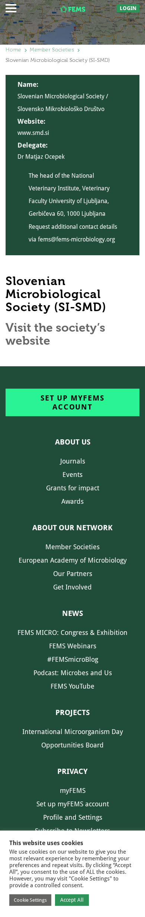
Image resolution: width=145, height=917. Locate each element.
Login (128, 8)
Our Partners (72, 574)
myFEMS (73, 790)
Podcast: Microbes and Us (72, 673)
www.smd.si (33, 132)
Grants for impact (72, 488)
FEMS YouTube (72, 686)
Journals (72, 461)
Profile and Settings (72, 817)
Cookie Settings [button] (30, 900)
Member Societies (52, 50)
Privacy (72, 771)
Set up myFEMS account (72, 402)
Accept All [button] (72, 900)
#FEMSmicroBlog (72, 659)
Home (13, 50)
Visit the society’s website (55, 334)
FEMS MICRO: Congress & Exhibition (72, 632)
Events (72, 474)
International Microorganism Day (72, 732)
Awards (72, 501)
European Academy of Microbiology (73, 560)
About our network (72, 527)
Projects (72, 712)
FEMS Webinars (72, 646)
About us (72, 441)
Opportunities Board (72, 745)
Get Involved (72, 587)
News (72, 613)
